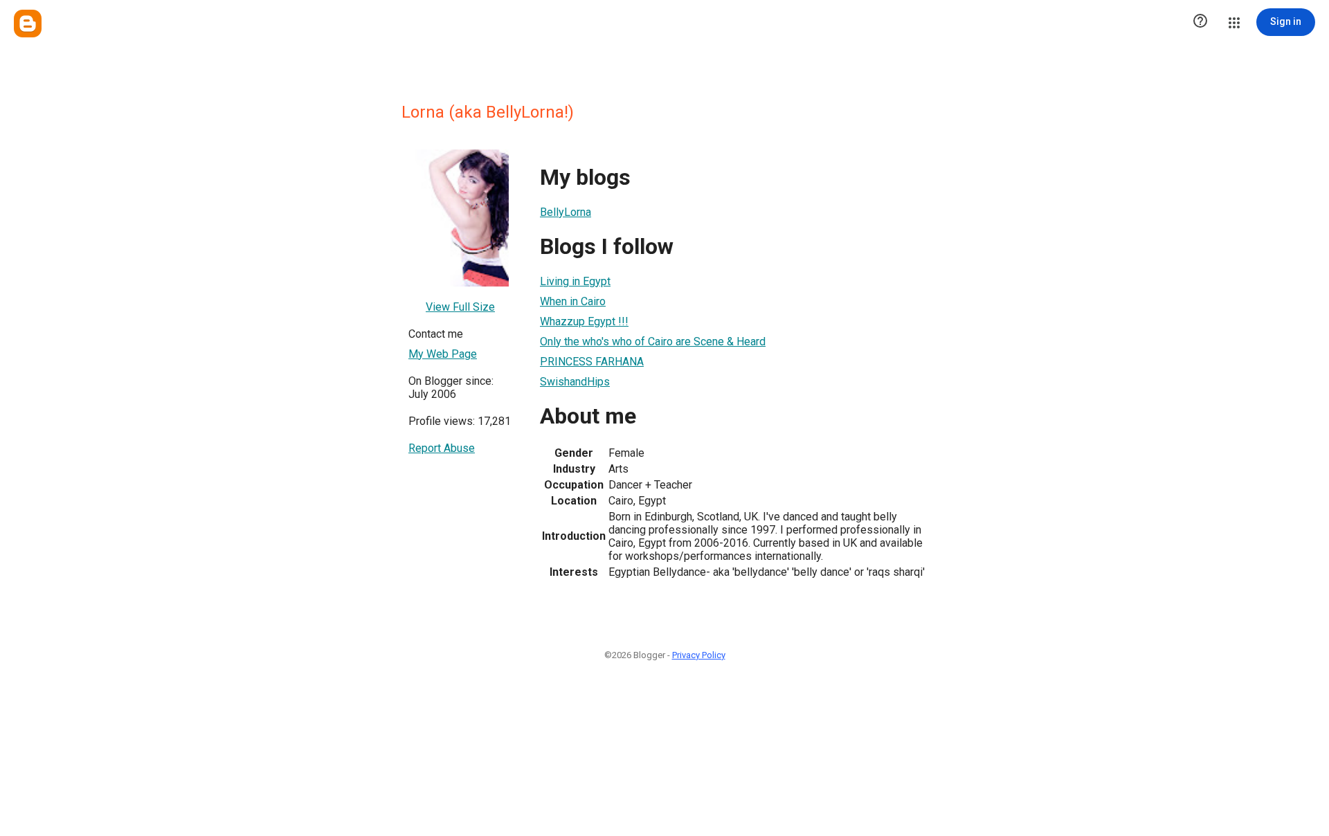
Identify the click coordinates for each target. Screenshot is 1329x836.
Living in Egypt (575, 281)
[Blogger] (28, 23)
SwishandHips (575, 381)
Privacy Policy (698, 655)
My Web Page (442, 354)
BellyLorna (565, 212)
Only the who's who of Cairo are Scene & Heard (653, 341)
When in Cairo (573, 301)
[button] (1200, 22)
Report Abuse (441, 448)
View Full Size (460, 307)
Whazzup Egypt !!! (584, 321)
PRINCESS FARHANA (592, 361)
